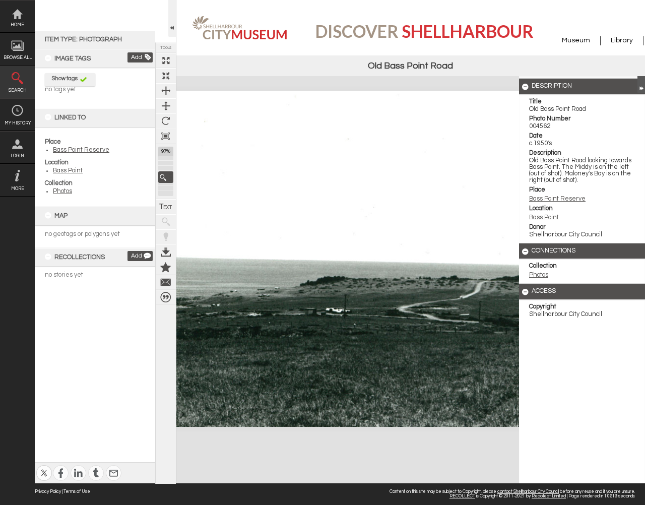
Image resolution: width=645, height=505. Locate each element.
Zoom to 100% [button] (166, 136)
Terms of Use (76, 491)
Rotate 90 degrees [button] (166, 121)
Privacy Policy (48, 491)
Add (136, 57)
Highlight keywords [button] (166, 236)
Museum (576, 40)
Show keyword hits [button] (166, 221)
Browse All (18, 57)
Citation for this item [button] (166, 297)
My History (18, 123)
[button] (165, 177)
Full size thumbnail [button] (166, 60)
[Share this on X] (44, 466)
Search (18, 90)
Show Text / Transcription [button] (166, 206)
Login (17, 156)
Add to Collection (166, 267)
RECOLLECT (462, 496)
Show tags (65, 78)
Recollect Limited (549, 496)
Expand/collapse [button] (641, 84)
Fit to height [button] (166, 105)
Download (166, 252)
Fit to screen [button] (166, 75)
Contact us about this (166, 282)
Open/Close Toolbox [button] (172, 18)
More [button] (17, 188)
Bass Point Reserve (81, 150)
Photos (62, 191)
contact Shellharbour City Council (528, 491)
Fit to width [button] (166, 90)
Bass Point (68, 170)
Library (622, 40)
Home (17, 25)
